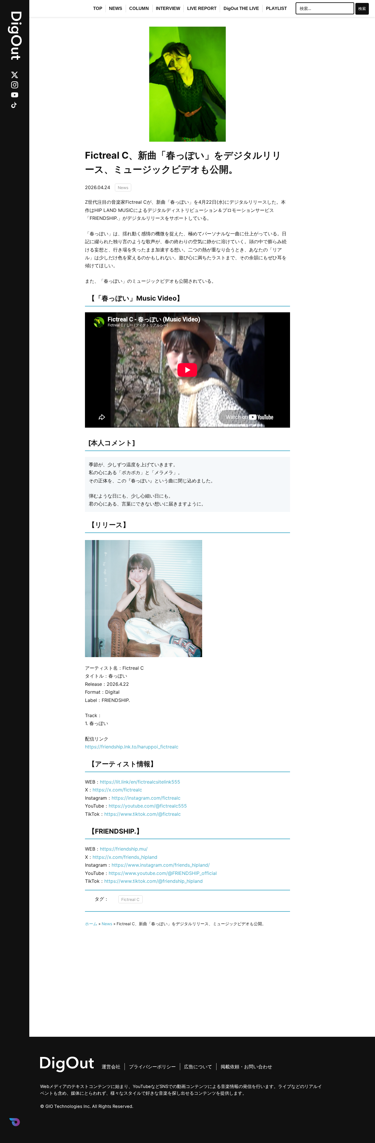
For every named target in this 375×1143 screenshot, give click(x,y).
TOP (97, 8)
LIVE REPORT (202, 8)
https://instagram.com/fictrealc (146, 798)
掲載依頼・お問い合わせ (246, 1067)
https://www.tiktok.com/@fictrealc (142, 814)
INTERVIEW (168, 8)
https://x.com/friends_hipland (125, 857)
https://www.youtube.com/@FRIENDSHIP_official (163, 873)
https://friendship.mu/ (124, 849)
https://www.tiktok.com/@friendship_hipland (153, 881)
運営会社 (111, 1067)
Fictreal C (130, 899)
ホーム (91, 923)
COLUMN (139, 8)
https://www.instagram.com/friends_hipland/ (161, 865)
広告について (198, 1067)
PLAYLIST (276, 8)
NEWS (115, 8)
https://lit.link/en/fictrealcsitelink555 (140, 782)
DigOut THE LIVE (241, 8)
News (123, 187)
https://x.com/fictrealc (117, 790)
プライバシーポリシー (152, 1067)
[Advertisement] (187, 969)
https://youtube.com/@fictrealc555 (148, 806)
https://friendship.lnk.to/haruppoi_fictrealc (131, 747)
